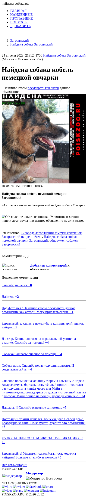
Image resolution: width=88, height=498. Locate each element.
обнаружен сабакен (64, 240)
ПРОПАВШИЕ (21, 18)
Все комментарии (14, 465)
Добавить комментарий (48, 265)
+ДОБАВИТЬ (20, 26)
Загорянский (11, 244)
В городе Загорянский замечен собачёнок (51, 233)
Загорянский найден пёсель (22, 236)
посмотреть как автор (43, 88)
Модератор (34, 473)
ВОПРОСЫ (19, 22)
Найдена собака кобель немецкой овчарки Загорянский (39, 238)
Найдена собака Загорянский (64, 55)
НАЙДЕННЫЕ (21, 14)
